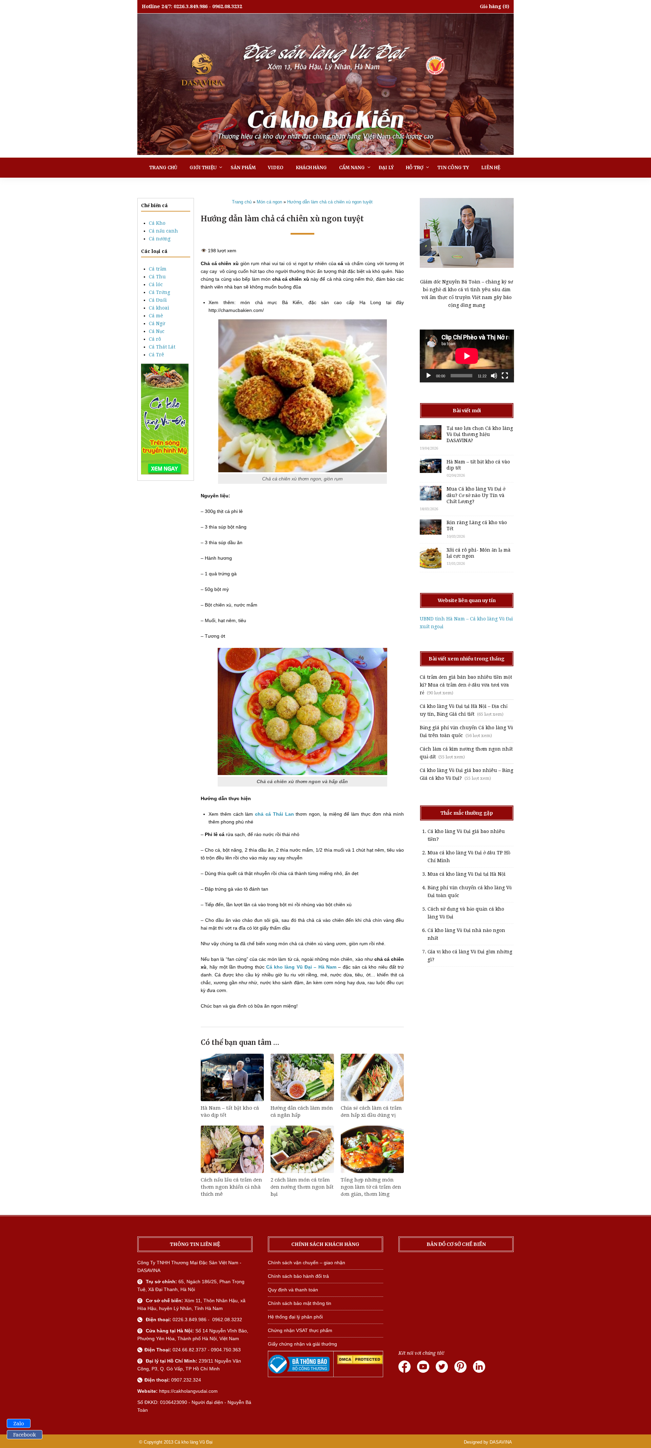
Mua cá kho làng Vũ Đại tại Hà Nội (467, 874)
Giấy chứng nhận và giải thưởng (302, 1344)
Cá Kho (157, 223)
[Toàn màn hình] (504, 375)
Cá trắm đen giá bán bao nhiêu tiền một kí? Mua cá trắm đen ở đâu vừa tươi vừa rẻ (466, 684)
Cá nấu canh (163, 231)
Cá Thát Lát (162, 347)
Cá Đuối (158, 300)
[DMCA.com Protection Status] (360, 1362)
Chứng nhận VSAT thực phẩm (300, 1330)
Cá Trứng (159, 292)
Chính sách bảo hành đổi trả (298, 1276)
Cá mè (156, 315)
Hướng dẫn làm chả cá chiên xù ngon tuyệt (330, 201)
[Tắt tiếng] (494, 375)
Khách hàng (311, 168)
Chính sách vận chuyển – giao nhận (306, 1262)
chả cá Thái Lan (273, 814)
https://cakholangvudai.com (188, 1391)
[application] (467, 356)
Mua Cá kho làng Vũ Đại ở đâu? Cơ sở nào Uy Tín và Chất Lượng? (476, 495)
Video (275, 168)
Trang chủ (163, 168)
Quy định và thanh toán (293, 1289)
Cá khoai (159, 308)
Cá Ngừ (157, 323)
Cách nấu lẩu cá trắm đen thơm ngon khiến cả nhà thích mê (231, 1187)
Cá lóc (156, 284)
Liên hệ (490, 168)
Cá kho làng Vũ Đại (194, 1442)
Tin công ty (453, 168)
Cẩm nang (352, 168)
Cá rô (155, 339)
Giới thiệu (203, 168)
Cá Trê (156, 354)
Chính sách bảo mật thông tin (299, 1303)
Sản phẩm (243, 168)
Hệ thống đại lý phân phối (295, 1317)
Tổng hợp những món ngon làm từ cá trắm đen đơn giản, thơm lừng (371, 1187)
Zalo (18, 1424)
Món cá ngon (269, 201)
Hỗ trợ (414, 168)
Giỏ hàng (490, 6)
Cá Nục (156, 331)
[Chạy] (428, 375)
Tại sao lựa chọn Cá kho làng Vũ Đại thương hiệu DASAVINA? (480, 434)
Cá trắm (157, 269)
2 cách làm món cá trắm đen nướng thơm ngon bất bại (302, 1187)
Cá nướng (160, 238)
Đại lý (386, 168)
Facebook (24, 1435)
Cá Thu (157, 276)
